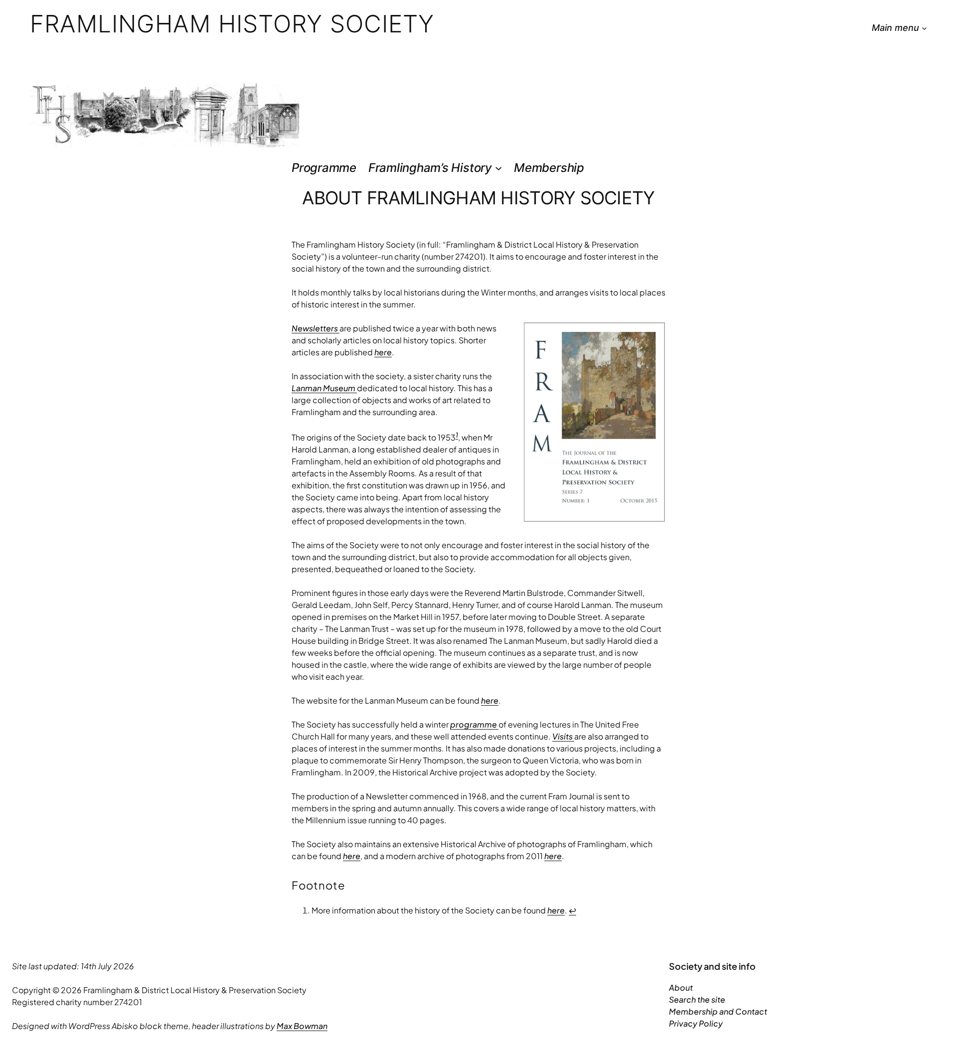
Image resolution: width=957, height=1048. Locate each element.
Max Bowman (302, 1026)
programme (474, 724)
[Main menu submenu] (924, 28)
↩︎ (572, 910)
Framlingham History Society (232, 23)
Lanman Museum (324, 388)
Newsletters (315, 328)
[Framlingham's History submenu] (498, 167)
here (383, 352)
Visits (563, 736)
